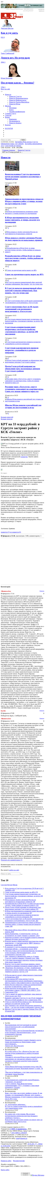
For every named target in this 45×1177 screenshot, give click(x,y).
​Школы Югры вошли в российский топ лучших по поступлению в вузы (23, 406)
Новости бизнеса (15, 123)
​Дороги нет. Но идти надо (14, 1046)
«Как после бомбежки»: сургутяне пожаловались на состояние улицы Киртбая (23, 1073)
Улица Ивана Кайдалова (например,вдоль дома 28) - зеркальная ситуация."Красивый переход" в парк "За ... (24, 1068)
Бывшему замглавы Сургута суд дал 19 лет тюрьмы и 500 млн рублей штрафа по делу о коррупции (24, 999)
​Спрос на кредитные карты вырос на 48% (24, 274)
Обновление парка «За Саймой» (12, 144)
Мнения (8, 106)
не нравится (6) (15, 532)
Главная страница (8, 150)
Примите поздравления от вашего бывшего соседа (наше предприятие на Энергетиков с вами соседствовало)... (23, 1042)
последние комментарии (15, 1015)
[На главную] (13, 18)
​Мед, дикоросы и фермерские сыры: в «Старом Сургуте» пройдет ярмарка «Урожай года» (22, 957)
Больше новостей (7, 417)
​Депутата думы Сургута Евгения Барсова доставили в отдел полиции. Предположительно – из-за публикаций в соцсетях (24, 952)
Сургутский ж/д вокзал (13, 145)
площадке (24, 457)
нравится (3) (5, 532)
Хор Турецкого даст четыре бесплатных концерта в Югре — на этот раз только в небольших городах (24, 1006)
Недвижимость (14, 121)
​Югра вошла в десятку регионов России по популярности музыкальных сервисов (24, 239)
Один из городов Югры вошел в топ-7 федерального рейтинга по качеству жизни (24, 1002)
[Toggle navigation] (2, 91)
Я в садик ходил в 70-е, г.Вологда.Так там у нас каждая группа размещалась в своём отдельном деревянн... (22, 1053)
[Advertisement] (22, 561)
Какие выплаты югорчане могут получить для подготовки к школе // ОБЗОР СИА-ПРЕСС (22, 989)
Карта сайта (5, 1170)
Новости (8, 94)
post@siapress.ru (21, 1138)
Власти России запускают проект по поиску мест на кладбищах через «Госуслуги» (23, 1120)
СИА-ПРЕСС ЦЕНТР (19, 1133)
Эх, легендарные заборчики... (15, 1104)
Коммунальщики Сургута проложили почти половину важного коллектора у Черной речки (23, 176)
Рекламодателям (19, 1161)
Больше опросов (6, 419)
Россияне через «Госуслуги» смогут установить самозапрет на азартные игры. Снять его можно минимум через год (24, 389)
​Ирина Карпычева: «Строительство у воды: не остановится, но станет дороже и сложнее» (22, 934)
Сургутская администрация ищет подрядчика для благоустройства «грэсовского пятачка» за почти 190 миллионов (21, 330)
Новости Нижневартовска (18, 98)
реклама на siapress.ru (41, 10)
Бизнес (7, 117)
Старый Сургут (10, 113)
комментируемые (11, 1018)
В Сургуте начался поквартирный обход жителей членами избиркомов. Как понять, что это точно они (23, 290)
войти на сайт (14, 870)
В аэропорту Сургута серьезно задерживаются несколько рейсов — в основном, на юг (21, 948)
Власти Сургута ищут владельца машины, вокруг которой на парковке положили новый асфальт (23, 965)
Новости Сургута (15, 96)
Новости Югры (14, 104)
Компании (13, 119)
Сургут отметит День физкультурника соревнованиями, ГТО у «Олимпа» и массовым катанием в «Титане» (22, 1085)
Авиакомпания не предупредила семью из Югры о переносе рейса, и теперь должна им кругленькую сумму (24, 201)
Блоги (11, 110)
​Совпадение (11, 992)
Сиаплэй (8, 115)
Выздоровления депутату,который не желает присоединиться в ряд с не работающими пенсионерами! (21, 1027)
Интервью (13, 108)
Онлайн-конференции (17, 111)
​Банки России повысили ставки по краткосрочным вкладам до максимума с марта (23, 985)
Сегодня (4, 885)
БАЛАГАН (9, 128)
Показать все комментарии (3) (11, 860)
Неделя (9, 885)
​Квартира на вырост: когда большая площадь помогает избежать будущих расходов (24, 938)
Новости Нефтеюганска (17, 100)
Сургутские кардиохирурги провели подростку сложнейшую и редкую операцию (21, 350)
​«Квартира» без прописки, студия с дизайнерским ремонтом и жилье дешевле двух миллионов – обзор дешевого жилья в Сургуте (23, 969)
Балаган (8, 125)
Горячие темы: (7, 142)
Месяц (15, 885)
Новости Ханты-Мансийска (19, 102)
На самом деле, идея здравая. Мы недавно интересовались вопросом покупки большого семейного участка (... (21, 1116)
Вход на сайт (5, 89)
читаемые (35, 1015)
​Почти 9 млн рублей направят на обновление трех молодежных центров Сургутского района (22, 368)
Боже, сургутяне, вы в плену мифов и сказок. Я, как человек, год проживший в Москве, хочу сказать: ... (23, 1094)
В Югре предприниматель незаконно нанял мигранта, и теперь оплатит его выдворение (22, 219)
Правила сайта (6, 1161)
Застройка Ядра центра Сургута (26, 142)
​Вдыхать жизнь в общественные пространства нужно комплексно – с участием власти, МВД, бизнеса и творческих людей (24, 943)
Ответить (42, 591)
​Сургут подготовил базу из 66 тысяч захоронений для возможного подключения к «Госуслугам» (21, 309)
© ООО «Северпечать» (18, 1129)
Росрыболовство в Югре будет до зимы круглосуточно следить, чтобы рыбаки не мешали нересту (24, 258)
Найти (23, 140)
